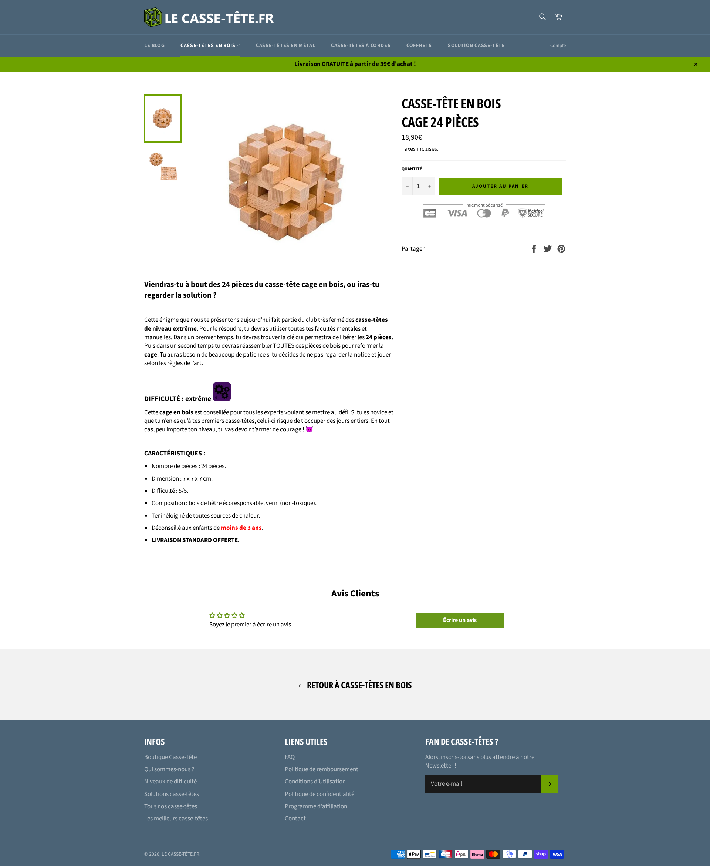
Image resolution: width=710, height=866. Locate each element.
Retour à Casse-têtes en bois (358, 685)
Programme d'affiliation (316, 806)
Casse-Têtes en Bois (208, 45)
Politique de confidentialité (319, 794)
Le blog (154, 45)
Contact (295, 818)
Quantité (412, 169)
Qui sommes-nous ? (169, 769)
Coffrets (419, 45)
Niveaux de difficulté (170, 781)
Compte (558, 45)
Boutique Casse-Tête (170, 757)
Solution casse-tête (476, 45)
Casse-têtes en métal (285, 45)
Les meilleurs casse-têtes (176, 818)
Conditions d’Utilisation (315, 781)
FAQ (290, 757)
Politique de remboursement (321, 769)
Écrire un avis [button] (460, 620)
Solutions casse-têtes (171, 794)
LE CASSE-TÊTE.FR (180, 853)
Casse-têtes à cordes (360, 45)
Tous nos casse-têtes (170, 806)
